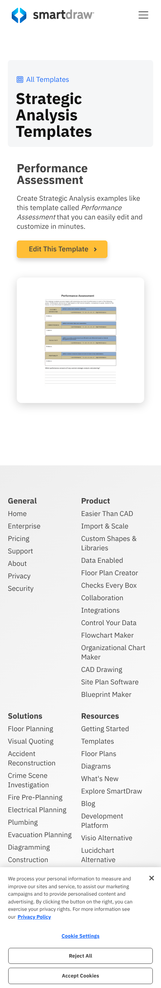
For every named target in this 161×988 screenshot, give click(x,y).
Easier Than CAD (107, 513)
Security (21, 588)
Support (20, 550)
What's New (99, 778)
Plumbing (23, 822)
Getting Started (105, 728)
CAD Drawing (101, 669)
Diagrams (96, 766)
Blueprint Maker (106, 694)
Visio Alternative (106, 837)
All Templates (47, 79)
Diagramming (29, 847)
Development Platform (102, 820)
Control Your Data (108, 622)
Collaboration (102, 597)
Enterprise (24, 525)
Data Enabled (102, 560)
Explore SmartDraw (111, 791)
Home (17, 513)
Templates (97, 741)
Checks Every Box (109, 585)
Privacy (19, 575)
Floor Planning (30, 728)
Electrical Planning (37, 809)
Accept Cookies (80, 975)
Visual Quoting (31, 741)
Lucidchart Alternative (98, 855)
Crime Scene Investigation (28, 780)
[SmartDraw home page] (53, 15)
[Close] (151, 878)
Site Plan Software (109, 681)
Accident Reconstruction (31, 758)
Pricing (18, 538)
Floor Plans (98, 753)
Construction (28, 859)
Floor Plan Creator (109, 572)
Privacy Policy (34, 917)
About (17, 563)
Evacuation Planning (40, 834)
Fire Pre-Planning (35, 797)
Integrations (100, 610)
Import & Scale (104, 525)
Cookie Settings (80, 936)
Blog (88, 803)
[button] (143, 15)
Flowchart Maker (107, 635)
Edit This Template (59, 248)
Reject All (80, 956)
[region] (80, 927)
